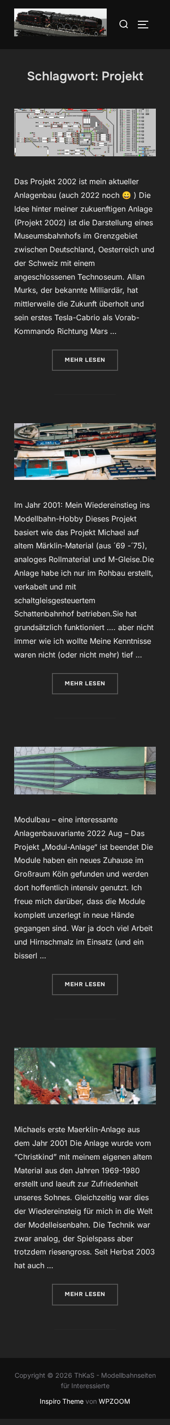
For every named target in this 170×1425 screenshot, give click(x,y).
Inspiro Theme (62, 1401)
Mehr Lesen (91, 360)
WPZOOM (114, 1401)
